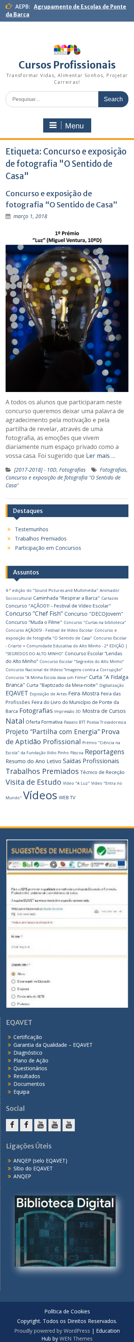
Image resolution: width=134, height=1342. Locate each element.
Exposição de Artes (48, 693)
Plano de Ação (30, 1060)
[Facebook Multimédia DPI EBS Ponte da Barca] (26, 1125)
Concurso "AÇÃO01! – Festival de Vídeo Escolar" (58, 605)
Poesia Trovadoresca (106, 722)
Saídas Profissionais (91, 761)
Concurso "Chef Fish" (34, 614)
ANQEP (22, 1176)
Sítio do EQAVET (33, 1168)
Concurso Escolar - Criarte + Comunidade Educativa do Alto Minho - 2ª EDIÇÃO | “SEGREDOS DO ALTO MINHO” (67, 645)
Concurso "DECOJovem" (93, 613)
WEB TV (67, 797)
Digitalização (111, 685)
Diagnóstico (27, 1052)
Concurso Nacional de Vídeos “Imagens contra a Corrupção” (64, 669)
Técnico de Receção (102, 772)
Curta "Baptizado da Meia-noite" (62, 685)
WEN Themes (76, 1338)
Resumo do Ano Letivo (33, 761)
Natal (15, 721)
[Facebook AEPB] (12, 1125)
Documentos (29, 1083)
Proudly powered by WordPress (52, 1330)
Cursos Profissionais (67, 65)
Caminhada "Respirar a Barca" (66, 598)
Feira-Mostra (83, 693)
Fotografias (72, 469)
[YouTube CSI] (40, 1125)
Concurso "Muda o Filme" (34, 622)
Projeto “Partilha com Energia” (53, 731)
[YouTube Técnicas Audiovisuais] (54, 1125)
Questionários (30, 1068)
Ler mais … (100, 456)
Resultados (26, 1076)
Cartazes (109, 598)
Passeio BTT (74, 722)
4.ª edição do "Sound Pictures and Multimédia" (52, 590)
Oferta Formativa (44, 721)
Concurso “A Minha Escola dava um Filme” (46, 677)
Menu (74, 126)
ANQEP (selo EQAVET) (40, 1160)
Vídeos (40, 795)
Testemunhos (31, 529)
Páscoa (76, 752)
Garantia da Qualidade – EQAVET (53, 1044)
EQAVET (17, 693)
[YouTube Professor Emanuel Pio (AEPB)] (69, 1125)
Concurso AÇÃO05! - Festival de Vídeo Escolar (49, 630)
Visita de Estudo (33, 782)
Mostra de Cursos (104, 710)
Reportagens (104, 751)
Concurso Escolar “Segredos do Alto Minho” (81, 661)
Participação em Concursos (48, 547)
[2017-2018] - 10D (35, 469)
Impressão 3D (67, 711)
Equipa (21, 1091)
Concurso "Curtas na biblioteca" (95, 622)
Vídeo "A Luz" (76, 783)
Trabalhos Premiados (41, 538)
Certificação (27, 1036)
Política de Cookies (67, 1311)
